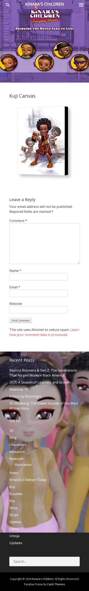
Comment (18, 220)
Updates (15, 543)
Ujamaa (15, 522)
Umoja (14, 536)
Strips (13, 515)
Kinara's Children (44, 4)
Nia (12, 501)
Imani (13, 472)
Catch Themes (56, 584)
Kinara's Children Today (27, 479)
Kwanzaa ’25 (18, 389)
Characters (17, 444)
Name (15, 270)
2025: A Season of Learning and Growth (40, 382)
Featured (16, 458)
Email (14, 287)
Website (15, 303)
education (17, 451)
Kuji (12, 486)
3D (11, 430)
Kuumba (15, 494)
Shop (13, 508)
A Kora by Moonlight (25, 396)
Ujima (13, 529)
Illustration (22, 464)
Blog (13, 437)
